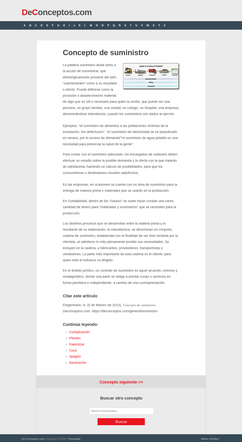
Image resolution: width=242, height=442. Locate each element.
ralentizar (77, 344)
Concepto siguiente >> (121, 382)
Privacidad (74, 438)
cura (73, 350)
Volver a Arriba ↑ (210, 438)
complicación (79, 332)
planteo (75, 338)
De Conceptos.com (33, 438)
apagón (75, 356)
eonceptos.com (57, 12)
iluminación (77, 363)
